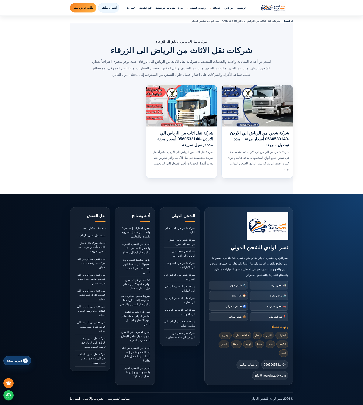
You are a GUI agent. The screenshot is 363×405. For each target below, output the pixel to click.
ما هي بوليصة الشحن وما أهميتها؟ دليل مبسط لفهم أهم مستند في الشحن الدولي (136, 266)
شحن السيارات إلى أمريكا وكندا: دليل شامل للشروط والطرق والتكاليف (135, 232)
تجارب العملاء (14, 360)
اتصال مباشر (109, 7)
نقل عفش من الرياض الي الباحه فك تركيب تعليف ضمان (91, 326)
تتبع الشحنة (145, 7)
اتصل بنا (130, 7)
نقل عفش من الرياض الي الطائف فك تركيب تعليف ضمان (91, 311)
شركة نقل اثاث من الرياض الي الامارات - (180, 288)
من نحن (228, 7)
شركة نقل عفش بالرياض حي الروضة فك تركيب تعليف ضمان (91, 358)
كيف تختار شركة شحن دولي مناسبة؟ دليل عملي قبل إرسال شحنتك (136, 284)
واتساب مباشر (248, 364)
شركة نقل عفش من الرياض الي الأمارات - (183, 253)
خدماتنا (216, 7)
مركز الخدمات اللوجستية (169, 7)
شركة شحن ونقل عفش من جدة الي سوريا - (181, 241)
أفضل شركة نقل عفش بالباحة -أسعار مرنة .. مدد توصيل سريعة (91, 247)
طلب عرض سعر (83, 7)
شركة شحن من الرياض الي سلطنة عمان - (179, 323)
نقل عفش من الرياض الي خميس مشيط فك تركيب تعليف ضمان (91, 279)
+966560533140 (275, 364)
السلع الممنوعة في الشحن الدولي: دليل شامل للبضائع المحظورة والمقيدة (135, 336)
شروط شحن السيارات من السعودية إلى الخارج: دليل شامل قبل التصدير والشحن (135, 300)
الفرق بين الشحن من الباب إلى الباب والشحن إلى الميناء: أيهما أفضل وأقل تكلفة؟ (135, 354)
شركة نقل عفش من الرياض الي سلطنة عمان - (180, 335)
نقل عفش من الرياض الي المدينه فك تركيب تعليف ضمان (91, 295)
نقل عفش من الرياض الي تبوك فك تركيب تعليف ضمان (91, 263)
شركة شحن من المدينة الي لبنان (180, 230)
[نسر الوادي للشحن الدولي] (273, 7)
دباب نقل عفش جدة (94, 228)
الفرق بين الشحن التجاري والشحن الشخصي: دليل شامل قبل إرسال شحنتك (136, 248)
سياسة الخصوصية (118, 398)
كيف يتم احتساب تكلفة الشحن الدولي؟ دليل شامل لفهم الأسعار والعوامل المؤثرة (135, 318)
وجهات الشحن (198, 7)
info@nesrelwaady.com (270, 375)
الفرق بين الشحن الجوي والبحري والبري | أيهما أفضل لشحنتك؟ (137, 372)
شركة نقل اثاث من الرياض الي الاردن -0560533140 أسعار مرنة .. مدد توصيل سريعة (183, 139)
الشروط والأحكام (93, 398)
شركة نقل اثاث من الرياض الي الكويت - (180, 311)
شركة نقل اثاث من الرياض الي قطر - (180, 300)
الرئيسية (241, 7)
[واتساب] (8, 395)
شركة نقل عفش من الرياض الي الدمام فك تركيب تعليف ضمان (93, 342)
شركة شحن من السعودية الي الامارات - (181, 265)
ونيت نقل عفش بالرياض (92, 235)
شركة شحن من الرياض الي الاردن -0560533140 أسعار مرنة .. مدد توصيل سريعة (259, 139)
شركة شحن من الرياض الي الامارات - (179, 276)
